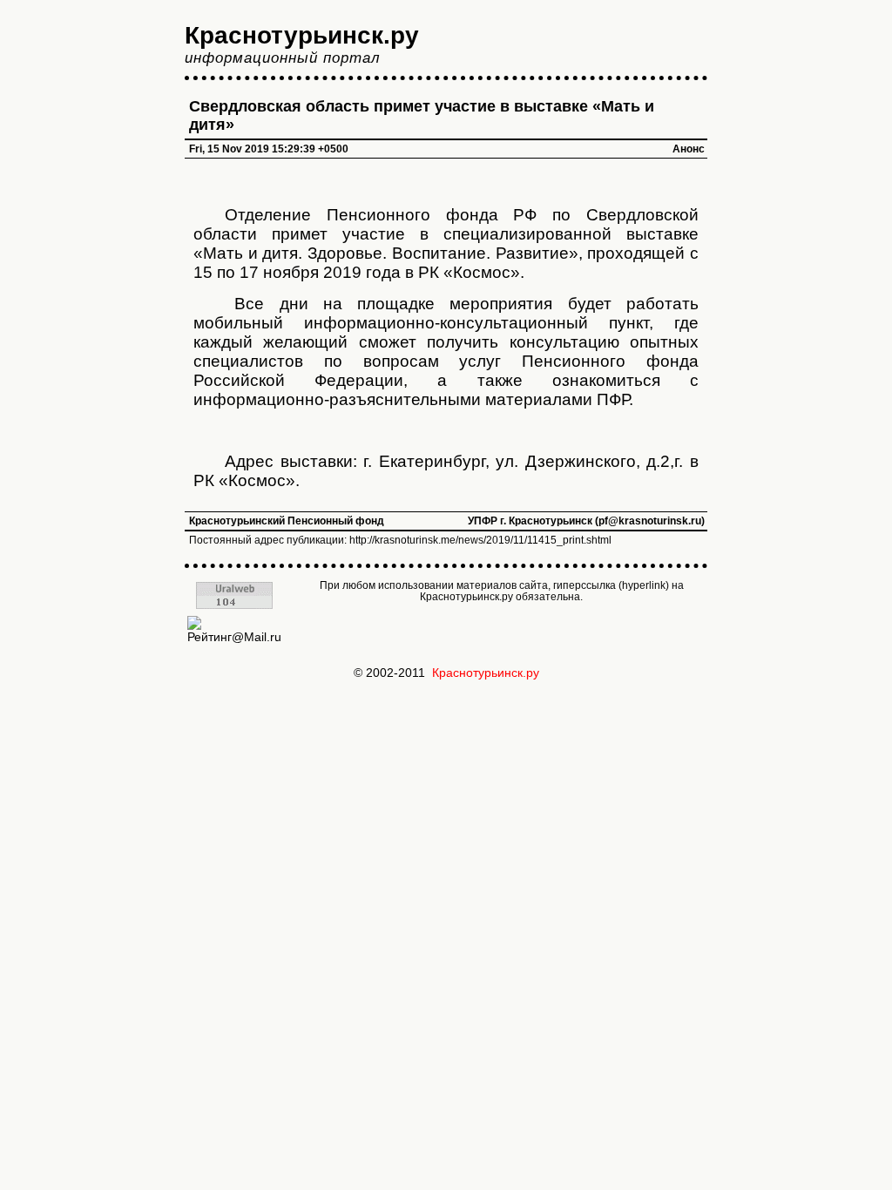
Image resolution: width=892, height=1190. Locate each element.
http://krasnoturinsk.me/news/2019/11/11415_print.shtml (480, 540)
